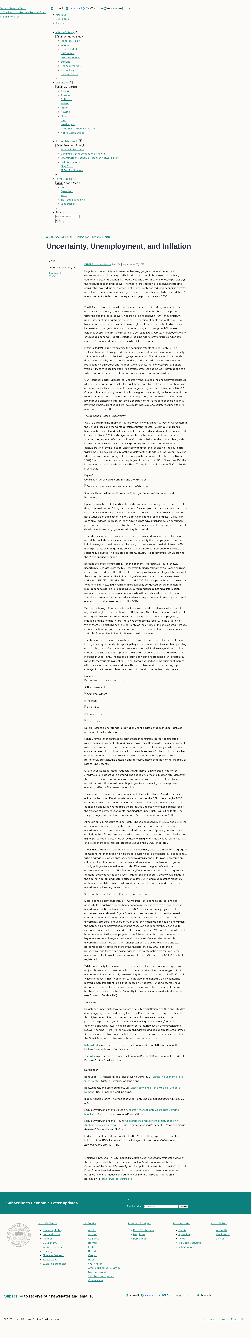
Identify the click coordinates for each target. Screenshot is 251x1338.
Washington (68, 124)
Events (64, 187)
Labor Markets (69, 49)
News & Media (63, 179)
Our (89, 1223)
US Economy (68, 53)
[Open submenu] (76, 32)
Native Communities (72, 133)
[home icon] (47, 237)
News (64, 195)
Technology (67, 70)
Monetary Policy (70, 41)
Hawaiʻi (65, 103)
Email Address (135, 1206)
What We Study (65, 32)
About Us (60, 14)
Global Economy (70, 57)
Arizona (65, 95)
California (66, 99)
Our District (62, 82)
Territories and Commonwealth (79, 128)
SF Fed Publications (72, 170)
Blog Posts (67, 166)
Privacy (223, 1319)
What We (47, 1223)
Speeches (67, 191)
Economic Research (72, 149)
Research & (139, 1223)
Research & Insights (66, 141)
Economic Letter (101, 237)
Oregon (65, 116)
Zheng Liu (90, 1056)
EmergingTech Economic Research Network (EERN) (90, 158)
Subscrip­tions (69, 204)
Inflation (65, 45)
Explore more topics (54, 1263)
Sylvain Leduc (92, 1045)
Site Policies (209, 1319)
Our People (62, 19)
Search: (59, 212)
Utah (63, 120)
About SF (219, 1223)
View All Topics (69, 74)
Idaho (64, 107)
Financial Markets (71, 66)
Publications (82, 237)
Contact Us (237, 1319)
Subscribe (13, 1296)
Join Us (59, 23)
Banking (65, 61)
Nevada (65, 112)
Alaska (65, 91)
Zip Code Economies (73, 199)
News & (181, 1223)
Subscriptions (186, 1247)
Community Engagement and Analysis (83, 153)
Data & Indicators (71, 162)
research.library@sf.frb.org (116, 1179)
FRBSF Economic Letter (97, 264)
